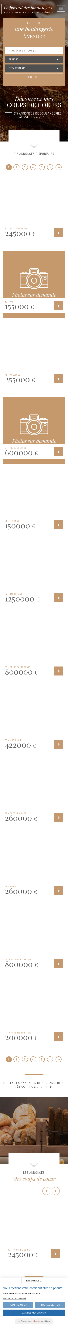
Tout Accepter (50, 1305)
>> (58, 167)
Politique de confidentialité (14, 1298)
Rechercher (34, 77)
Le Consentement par (34, 1321)
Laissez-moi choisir (34, 1312)
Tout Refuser (18, 1305)
